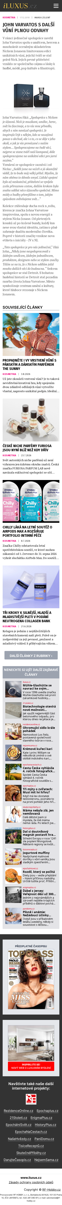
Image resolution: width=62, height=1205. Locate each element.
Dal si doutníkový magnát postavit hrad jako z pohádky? (39, 833)
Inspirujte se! (31, 1066)
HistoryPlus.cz (45, 1125)
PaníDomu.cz (44, 1139)
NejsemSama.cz (46, 1160)
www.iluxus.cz (31, 1177)
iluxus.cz (27, 682)
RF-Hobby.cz (51, 1189)
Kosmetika (9, 17)
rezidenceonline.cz (31, 724)
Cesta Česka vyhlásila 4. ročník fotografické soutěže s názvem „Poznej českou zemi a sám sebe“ (39, 769)
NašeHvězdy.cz (19, 1139)
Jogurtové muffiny (36, 852)
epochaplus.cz (29, 786)
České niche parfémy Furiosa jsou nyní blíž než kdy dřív (27, 448)
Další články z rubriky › (31, 656)
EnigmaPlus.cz (41, 1118)
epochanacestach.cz (32, 765)
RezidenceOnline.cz (18, 1111)
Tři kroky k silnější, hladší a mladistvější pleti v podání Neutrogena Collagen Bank (27, 617)
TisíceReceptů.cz (31, 1146)
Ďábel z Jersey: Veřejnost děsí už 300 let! (38, 892)
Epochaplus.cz (47, 1111)
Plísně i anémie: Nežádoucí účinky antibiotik (36, 913)
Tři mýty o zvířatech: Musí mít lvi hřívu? (38, 791)
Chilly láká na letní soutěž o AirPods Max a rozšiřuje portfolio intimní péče (27, 531)
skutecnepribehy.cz (32, 807)
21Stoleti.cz (18, 1118)
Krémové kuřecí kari (37, 748)
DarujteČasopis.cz (17, 1160)
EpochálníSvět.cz (18, 1125)
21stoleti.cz (28, 703)
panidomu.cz (29, 909)
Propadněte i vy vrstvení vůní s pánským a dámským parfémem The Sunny (29, 364)
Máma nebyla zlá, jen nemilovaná (38, 812)
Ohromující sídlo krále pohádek (39, 729)
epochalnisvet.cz (30, 869)
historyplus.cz (29, 828)
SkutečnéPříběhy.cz (31, 1153)
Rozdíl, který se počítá (39, 871)
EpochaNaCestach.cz (31, 1132)
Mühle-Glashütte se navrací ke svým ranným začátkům (37, 687)
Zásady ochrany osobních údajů (31, 1182)
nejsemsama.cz (30, 746)
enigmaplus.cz (29, 887)
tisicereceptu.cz (30, 850)
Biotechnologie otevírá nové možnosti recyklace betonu (39, 708)
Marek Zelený (42, 17)
